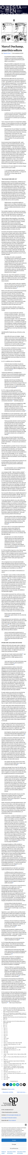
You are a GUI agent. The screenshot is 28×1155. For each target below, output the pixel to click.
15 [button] (12, 400)
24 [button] (9, 616)
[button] (26, 1124)
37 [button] (19, 939)
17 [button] (8, 434)
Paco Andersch (12, 1120)
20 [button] (8, 523)
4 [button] (9, 118)
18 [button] (20, 469)
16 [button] (25, 410)
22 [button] (22, 567)
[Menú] (14, 20)
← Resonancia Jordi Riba (7, 1092)
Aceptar (14, 1140)
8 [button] (24, 215)
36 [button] (15, 926)
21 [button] (17, 547)
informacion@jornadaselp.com (13, 1115)
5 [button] (9, 139)
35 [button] (9, 909)
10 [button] (17, 287)
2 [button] (4, 85)
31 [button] (11, 799)
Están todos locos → (22, 1092)
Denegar (14, 1144)
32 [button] (17, 841)
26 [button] (7, 639)
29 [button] (24, 734)
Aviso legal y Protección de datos (9, 1117)
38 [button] (12, 953)
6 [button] (9, 174)
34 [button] (12, 882)
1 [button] (16, 75)
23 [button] (8, 579)
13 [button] (12, 369)
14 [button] (16, 387)
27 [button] (22, 653)
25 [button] (8, 624)
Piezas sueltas (11, 1089)
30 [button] (17, 764)
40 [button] (7, 1002)
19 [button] (21, 497)
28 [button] (14, 664)
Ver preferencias (14, 1148)
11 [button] (8, 329)
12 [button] (23, 345)
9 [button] (16, 271)
